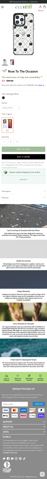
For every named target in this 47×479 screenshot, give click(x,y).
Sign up (39, 404)
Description (6, 191)
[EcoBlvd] (23, 6)
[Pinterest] (20, 458)
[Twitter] (4, 458)
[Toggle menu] (2, 7)
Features (5, 197)
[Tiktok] (24, 458)
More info (23, 179)
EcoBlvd (18, 477)
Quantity (5, 137)
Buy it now (23, 157)
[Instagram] (16, 458)
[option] (23, 34)
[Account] (39, 6)
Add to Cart (23, 149)
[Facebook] (8, 458)
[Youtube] (12, 458)
